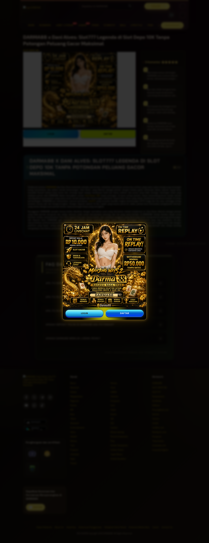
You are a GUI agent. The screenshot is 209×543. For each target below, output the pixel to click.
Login (84, 313)
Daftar (124, 313)
